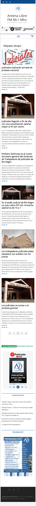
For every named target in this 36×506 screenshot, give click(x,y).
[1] (8, 474)
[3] (22, 474)
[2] (15, 474)
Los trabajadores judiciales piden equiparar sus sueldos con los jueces (18, 254)
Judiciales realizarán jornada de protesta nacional (17, 69)
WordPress (4, 498)
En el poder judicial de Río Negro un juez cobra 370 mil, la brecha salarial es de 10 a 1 (18, 205)
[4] (29, 474)
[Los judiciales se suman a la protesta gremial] (18, 290)
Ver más (6, 89)
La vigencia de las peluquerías (11, 424)
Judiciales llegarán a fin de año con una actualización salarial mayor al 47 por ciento (17, 124)
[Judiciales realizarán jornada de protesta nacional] (18, 57)
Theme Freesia (29, 496)
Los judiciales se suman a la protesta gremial (15, 306)
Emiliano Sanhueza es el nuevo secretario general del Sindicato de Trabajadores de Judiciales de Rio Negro (17, 157)
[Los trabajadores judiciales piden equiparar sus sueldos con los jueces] (18, 238)
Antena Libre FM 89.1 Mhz (17, 18)
